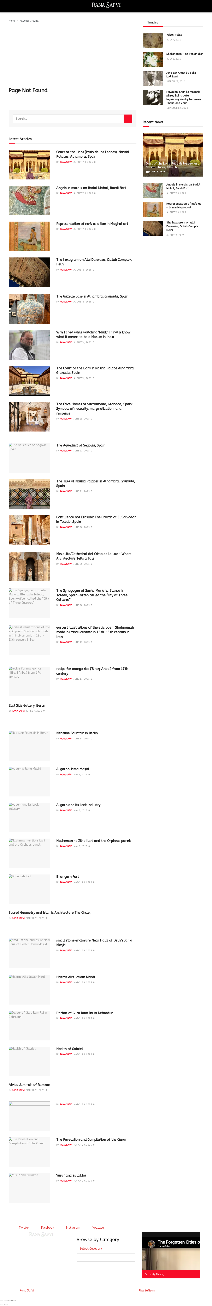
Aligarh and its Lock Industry (78, 805)
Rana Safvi (66, 162)
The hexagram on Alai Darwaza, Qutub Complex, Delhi (183, 226)
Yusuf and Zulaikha (71, 1175)
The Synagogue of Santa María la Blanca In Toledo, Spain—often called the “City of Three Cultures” (92, 595)
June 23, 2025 (81, 418)
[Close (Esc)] (1, 1300)
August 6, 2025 (82, 269)
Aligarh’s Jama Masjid (72, 769)
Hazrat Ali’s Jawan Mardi (75, 977)
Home (12, 20)
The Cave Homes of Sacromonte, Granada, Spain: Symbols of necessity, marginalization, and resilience (94, 408)
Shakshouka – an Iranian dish (184, 53)
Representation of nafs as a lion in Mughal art (92, 224)
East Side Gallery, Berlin (27, 705)
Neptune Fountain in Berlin (77, 733)
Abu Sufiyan (147, 1290)
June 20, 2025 (81, 527)
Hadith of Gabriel (69, 1049)
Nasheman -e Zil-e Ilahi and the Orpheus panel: (93, 841)
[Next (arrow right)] (5, 1304)
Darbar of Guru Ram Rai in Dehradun (84, 1013)
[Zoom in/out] (14, 1300)
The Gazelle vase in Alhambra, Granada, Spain (92, 296)
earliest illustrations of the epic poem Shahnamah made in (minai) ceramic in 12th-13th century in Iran (95, 632)
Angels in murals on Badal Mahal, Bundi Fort (91, 188)
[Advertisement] (72, 54)
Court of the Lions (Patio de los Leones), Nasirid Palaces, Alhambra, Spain (172, 165)
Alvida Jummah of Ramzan (29, 1085)
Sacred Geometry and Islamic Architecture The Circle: (49, 913)
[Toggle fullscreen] (10, 1300)
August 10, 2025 (83, 162)
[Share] (5, 1300)
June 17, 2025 (81, 642)
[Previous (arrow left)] (1, 1304)
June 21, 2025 (81, 450)
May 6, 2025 (80, 774)
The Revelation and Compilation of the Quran (91, 1139)
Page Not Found (29, 20)
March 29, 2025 (82, 882)
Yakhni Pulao (174, 34)
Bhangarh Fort (67, 877)
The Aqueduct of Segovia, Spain (80, 445)
